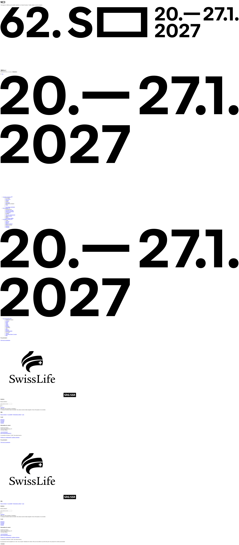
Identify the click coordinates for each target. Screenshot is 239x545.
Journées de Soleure (7, 197)
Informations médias (17, 414)
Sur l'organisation (6, 318)
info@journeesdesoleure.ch (5, 433)
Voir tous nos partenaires (5, 340)
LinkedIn (2, 421)
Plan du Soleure (3, 414)
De (2, 74)
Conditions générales (15, 437)
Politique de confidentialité (5, 437)
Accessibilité (9, 414)
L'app (23, 414)
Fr (1, 406)
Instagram (2, 419)
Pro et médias (6, 208)
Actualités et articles (7, 219)
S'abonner (2, 407)
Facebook (2, 420)
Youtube (2, 422)
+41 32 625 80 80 (4, 432)
